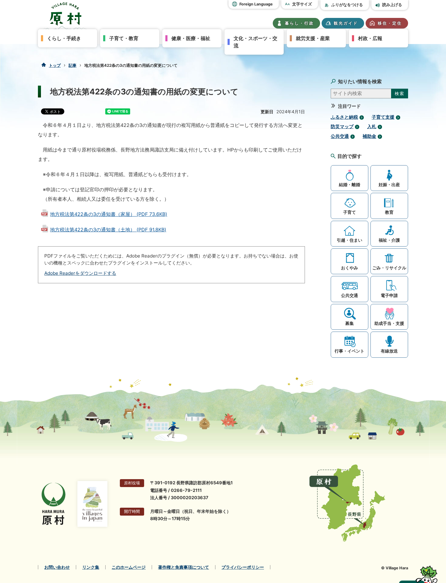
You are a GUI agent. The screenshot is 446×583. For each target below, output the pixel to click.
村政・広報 (370, 38)
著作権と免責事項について (183, 567)
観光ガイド (346, 23)
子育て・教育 (123, 38)
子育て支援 (383, 117)
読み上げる (392, 4)
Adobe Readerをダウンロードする (80, 273)
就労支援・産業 (313, 38)
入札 (371, 126)
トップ (55, 65)
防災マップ (342, 126)
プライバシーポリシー (242, 567)
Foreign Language (256, 4)
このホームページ (129, 567)
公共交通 (340, 136)
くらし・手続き (64, 38)
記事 (72, 65)
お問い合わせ (57, 567)
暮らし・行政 (299, 23)
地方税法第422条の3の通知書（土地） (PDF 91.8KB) (108, 230)
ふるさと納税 (344, 117)
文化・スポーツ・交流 (255, 42)
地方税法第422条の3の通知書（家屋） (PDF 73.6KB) (108, 214)
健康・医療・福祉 (190, 38)
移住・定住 (390, 23)
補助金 (369, 136)
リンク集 (90, 567)
